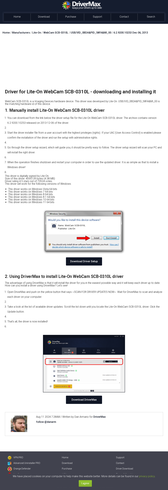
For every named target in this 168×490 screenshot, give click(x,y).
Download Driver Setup (84, 261)
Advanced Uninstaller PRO (26, 463)
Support (97, 16)
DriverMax (99, 416)
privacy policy (147, 476)
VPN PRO (18, 457)
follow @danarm (46, 421)
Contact (124, 16)
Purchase (70, 16)
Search (151, 16)
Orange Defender (22, 468)
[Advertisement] (84, 63)
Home (17, 16)
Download (44, 16)
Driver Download (124, 468)
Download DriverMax (84, 399)
